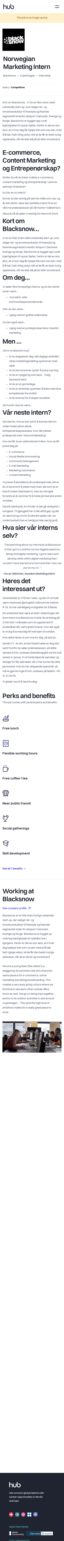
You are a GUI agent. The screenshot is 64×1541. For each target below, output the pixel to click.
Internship (45, 76)
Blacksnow (10, 76)
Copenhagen (27, 76)
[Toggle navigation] (57, 7)
